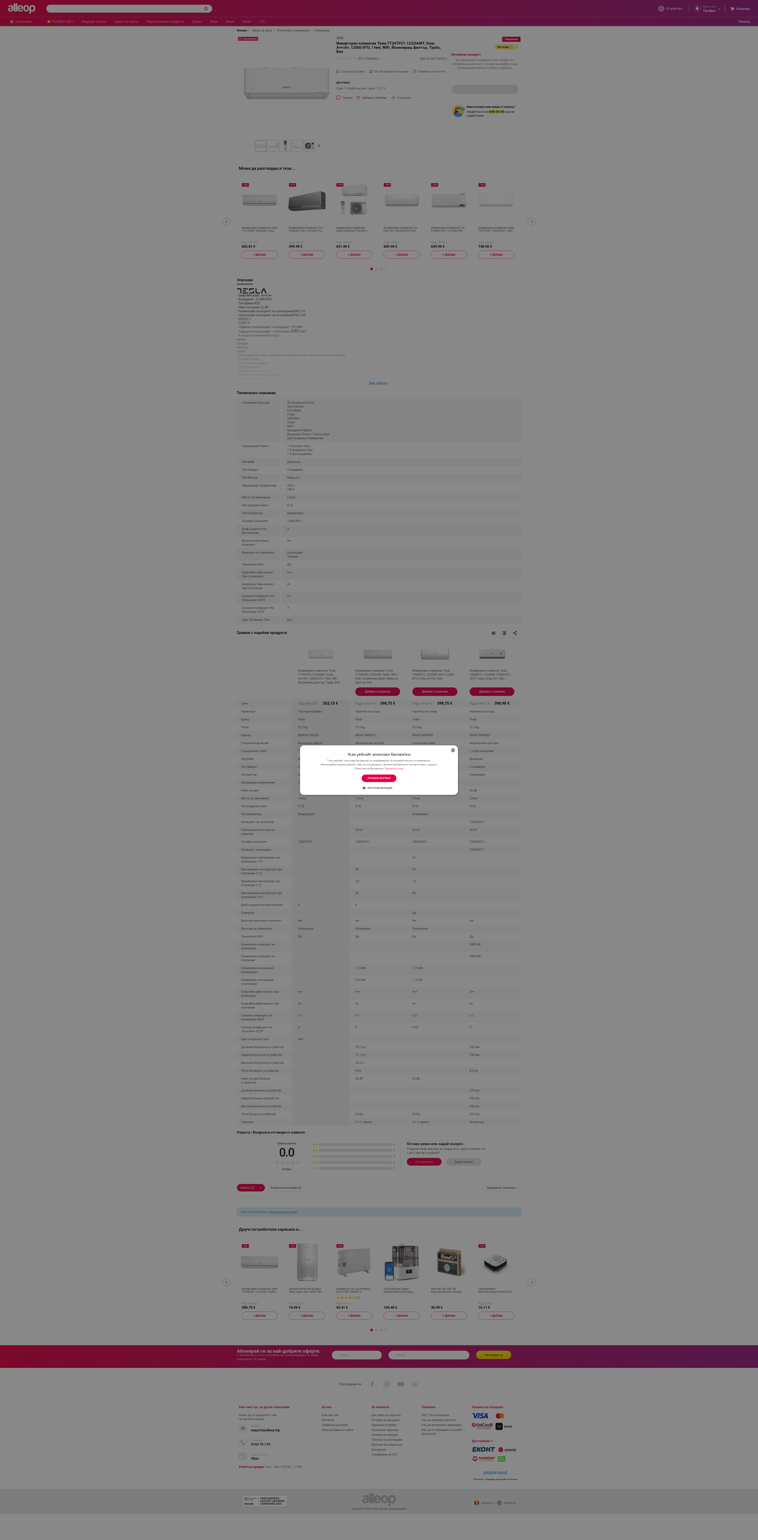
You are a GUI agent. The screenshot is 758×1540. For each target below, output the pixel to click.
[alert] (379, 770)
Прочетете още (394, 768)
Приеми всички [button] (379, 778)
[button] (379, 788)
